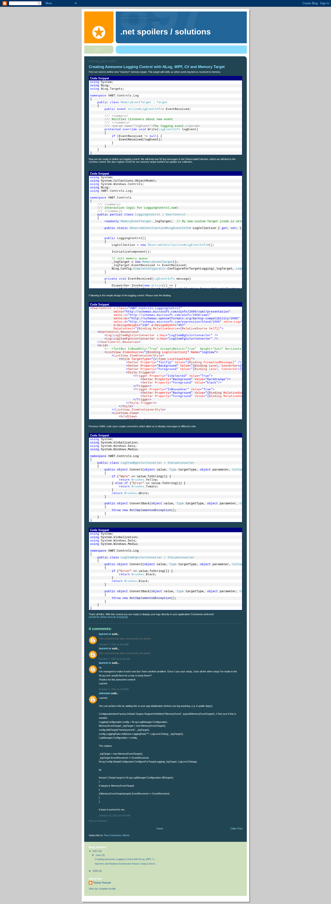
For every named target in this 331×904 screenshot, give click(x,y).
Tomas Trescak (102, 882)
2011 (96, 851)
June (98, 855)
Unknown (104, 693)
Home (159, 828)
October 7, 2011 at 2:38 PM (114, 689)
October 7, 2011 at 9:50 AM (114, 644)
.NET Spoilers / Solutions (165, 31)
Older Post (236, 828)
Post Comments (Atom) (116, 835)
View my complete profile (102, 888)
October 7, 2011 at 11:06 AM (114, 658)
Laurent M (105, 634)
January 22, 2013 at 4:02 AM (114, 815)
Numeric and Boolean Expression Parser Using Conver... (126, 863)
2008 (96, 871)
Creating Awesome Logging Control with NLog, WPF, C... (125, 859)
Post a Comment (98, 821)
